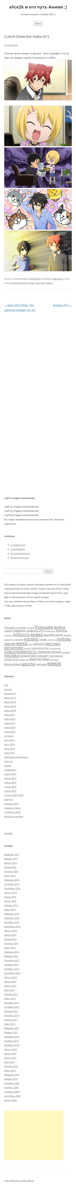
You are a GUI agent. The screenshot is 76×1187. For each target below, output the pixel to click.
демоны (61, 631)
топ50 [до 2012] (12, 812)
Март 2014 (10, 947)
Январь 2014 (11, 956)
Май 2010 (9, 1062)
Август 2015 (10, 892)
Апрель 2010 (11, 1066)
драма (36, 634)
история (8, 735)
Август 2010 (10, 1049)
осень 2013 (10, 778)
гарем (8, 630)
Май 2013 (9, 990)
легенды (52, 639)
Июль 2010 (10, 1053)
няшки (27, 648)
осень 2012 (10, 774)
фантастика (39, 659)
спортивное (55, 655)
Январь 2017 (11, 858)
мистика (53, 643)
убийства (24, 659)
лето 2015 (9, 748)
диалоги (8, 635)
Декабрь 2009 (11, 1083)
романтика (28, 655)
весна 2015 (10, 706)
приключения (49, 651)
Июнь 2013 (10, 985)
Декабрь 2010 (11, 1036)
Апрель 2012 (11, 1011)
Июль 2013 (10, 981)
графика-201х (35, 631)
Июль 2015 (10, 896)
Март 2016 (10, 875)
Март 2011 (10, 1023)
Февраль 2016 (11, 879)
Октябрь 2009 (11, 1091)
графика (18, 630)
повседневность (20, 651)
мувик (7, 765)
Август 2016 (10, 863)
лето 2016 (9, 752)
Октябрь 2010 (11, 1045)
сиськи (42, 655)
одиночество (40, 648)
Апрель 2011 (11, 1019)
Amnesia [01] (62, 305)
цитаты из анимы (13, 816)
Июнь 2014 (10, 939)
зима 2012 (57, 278)
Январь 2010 (11, 1079)
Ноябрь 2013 (11, 964)
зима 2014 (9, 727)
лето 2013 (9, 740)
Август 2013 (10, 977)
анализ (8, 689)
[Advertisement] (34, 1135)
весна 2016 (10, 710)
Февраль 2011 (11, 1028)
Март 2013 (10, 998)
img (6, 685)
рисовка (11, 655)
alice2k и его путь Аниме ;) (38, 7)
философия (12, 664)
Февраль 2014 (11, 951)
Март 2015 (10, 909)
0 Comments (11, 45)
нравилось (10, 769)
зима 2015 (9, 731)
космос (31, 639)
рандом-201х (11, 803)
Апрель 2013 (11, 994)
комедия (19, 639)
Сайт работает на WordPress (19, 1180)
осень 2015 (10, 786)
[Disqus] (38, 357)
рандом (8, 799)
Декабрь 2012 (11, 1002)
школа (28, 663)
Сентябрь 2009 (12, 1096)
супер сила (11, 659)
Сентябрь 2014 (12, 926)
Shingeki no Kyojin (15, 627)
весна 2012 (10, 693)
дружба (49, 634)
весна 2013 (10, 697)
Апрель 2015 (11, 905)
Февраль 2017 (11, 854)
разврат (66, 652)
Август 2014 (10, 930)
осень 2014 (10, 782)
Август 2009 (10, 1100)
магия (9, 643)
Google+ (8, 833)
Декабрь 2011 (11, 1015)
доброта (21, 634)
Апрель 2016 (11, 871)
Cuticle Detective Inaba (22, 283)
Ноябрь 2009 (11, 1087)
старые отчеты (12, 807)
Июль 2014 (10, 935)
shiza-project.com (20, 557)
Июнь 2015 (10, 901)
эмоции (41, 664)
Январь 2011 (11, 1032)
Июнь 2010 (10, 1057)
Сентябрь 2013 (12, 973)
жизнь (67, 635)
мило (30, 644)
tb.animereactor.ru (20, 553)
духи (59, 634)
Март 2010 (10, 1070)
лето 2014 (9, 744)
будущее (44, 627)
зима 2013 (9, 723)
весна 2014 (10, 702)
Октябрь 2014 (11, 922)
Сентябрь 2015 (12, 888)
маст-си (8, 761)
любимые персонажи (16, 757)
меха (21, 643)
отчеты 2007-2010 (13, 795)
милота (39, 644)
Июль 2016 (10, 867)
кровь (43, 639)
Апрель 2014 (11, 943)
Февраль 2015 (11, 913)
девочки (50, 630)
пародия (40, 283)
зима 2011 (9, 714)
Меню (38, 23)
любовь (63, 639)
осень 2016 (10, 791)
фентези (54, 659)
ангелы (30, 628)
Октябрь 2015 (11, 884)
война (59, 627)
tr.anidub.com (18, 544)
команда (8, 639)
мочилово (13, 647)
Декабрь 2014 (11, 918)
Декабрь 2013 (11, 960)
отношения (54, 648)
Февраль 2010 (11, 1074)
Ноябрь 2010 (11, 1040)
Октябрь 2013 (11, 968)
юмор (49, 283)
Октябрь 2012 (11, 1007)
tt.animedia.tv (18, 549)
